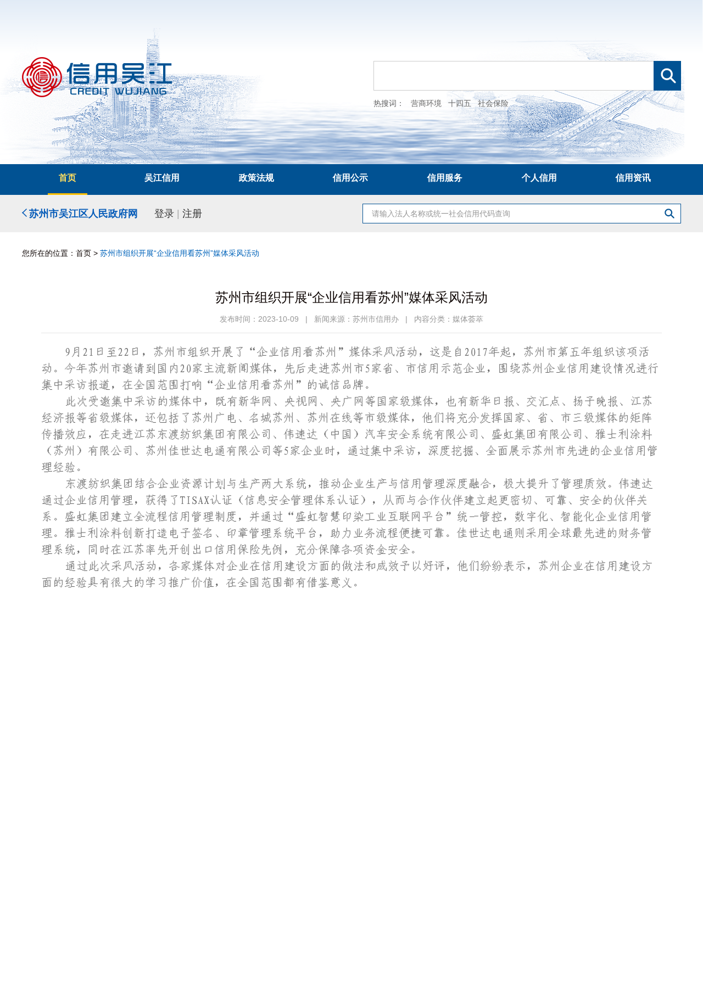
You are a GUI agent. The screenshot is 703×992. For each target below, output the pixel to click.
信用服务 (444, 177)
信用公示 (350, 177)
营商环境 (426, 103)
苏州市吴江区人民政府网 (82, 213)
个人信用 (539, 177)
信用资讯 (633, 177)
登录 (164, 213)
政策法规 (256, 177)
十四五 (459, 103)
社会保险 (493, 103)
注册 (192, 213)
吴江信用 (162, 177)
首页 (67, 177)
